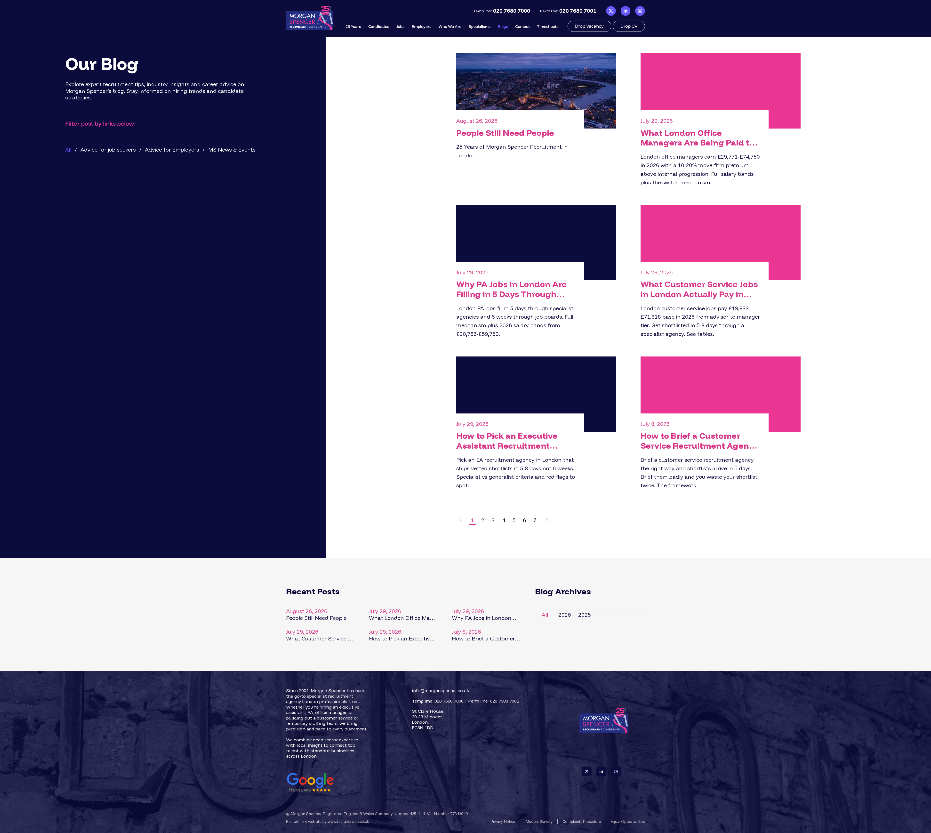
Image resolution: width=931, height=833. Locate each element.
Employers (421, 26)
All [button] (68, 149)
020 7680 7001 (577, 11)
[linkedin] (625, 11)
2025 (584, 614)
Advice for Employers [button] (172, 149)
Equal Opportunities (628, 821)
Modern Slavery (539, 821)
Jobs (400, 26)
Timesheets (547, 26)
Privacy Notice (503, 821)
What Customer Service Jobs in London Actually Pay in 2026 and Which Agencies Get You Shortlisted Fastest (699, 289)
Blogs (503, 26)
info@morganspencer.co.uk (440, 690)
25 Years (353, 26)
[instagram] (640, 11)
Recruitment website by (327, 821)
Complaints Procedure (581, 821)
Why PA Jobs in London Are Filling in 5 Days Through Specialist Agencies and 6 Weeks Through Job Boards (511, 289)
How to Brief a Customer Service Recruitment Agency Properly (699, 441)
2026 (564, 614)
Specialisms (479, 26)
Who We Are (450, 26)
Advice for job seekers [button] (108, 149)
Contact (522, 26)
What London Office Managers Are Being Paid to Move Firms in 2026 (697, 138)
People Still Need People (505, 133)
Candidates (378, 26)
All (545, 614)
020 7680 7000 (511, 11)
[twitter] (611, 11)
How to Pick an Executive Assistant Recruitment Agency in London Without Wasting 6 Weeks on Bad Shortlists (510, 441)
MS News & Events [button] (232, 149)
